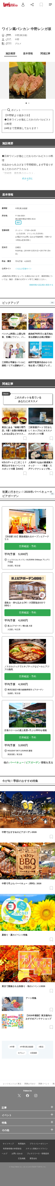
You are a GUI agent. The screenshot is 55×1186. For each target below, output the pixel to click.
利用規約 (21, 1143)
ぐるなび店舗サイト (23, 268)
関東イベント (44, 1083)
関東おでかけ (29, 1083)
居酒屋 (34, 1052)
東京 (42, 1046)
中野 (13, 1046)
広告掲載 (21, 1158)
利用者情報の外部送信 (12, 1148)
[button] (26, 103)
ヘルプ (4, 1153)
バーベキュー (16, 762)
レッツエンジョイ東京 (12, 1083)
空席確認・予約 (27, 546)
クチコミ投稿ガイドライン (37, 1148)
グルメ (22, 1052)
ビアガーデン (33, 762)
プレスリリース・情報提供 (38, 1153)
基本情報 (7, 194)
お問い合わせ (17, 1153)
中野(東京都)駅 (27, 1046)
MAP (18, 222)
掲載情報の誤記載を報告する (41, 284)
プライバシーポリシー (39, 1143)
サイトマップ (8, 1143)
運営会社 (33, 1158)
